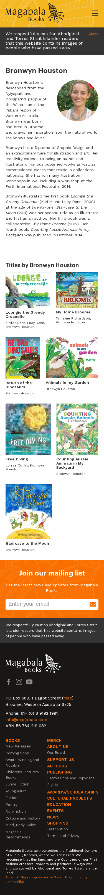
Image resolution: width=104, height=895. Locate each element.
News (53, 817)
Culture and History (23, 818)
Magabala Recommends (18, 835)
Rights (52, 785)
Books (13, 740)
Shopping (58, 823)
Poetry (11, 805)
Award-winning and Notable (22, 762)
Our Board (56, 753)
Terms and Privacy (63, 836)
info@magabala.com (26, 719)
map (67, 698)
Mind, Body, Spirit (21, 825)
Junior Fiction (17, 784)
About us (58, 746)
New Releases (18, 746)
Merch (54, 740)
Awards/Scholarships (72, 792)
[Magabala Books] (35, 14)
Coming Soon (17, 753)
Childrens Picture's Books (22, 775)
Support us (60, 759)
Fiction (11, 798)
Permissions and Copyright (70, 778)
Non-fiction (16, 811)
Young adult (16, 791)
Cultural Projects (69, 798)
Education (59, 804)
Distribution (57, 829)
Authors (57, 766)
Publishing (59, 772)
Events (55, 810)
